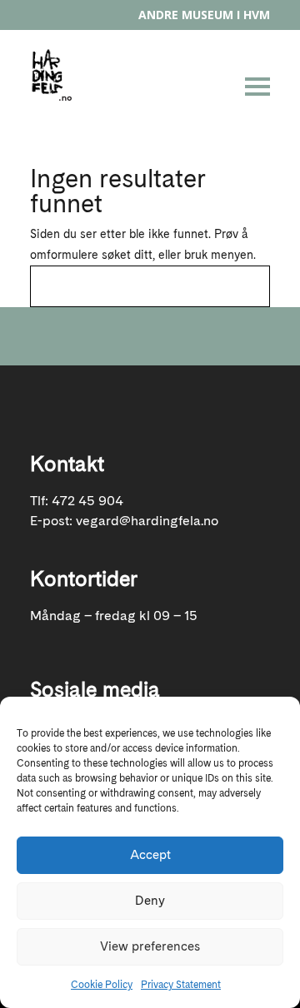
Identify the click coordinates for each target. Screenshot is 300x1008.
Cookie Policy (101, 985)
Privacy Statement (181, 985)
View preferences (150, 946)
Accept (150, 854)
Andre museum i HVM (204, 14)
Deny (150, 900)
